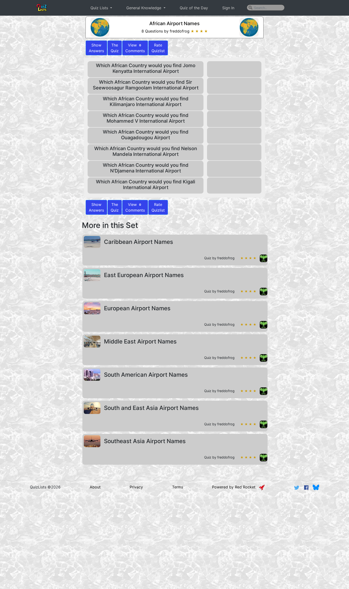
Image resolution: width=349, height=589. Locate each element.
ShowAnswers (96, 48)
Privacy (136, 487)
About (95, 487)
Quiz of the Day (194, 7)
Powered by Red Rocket (235, 487)
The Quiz (115, 48)
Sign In (228, 7)
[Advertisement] (174, 530)
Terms (177, 487)
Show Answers (96, 207)
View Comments (135, 48)
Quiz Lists (99, 7)
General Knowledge (144, 7)
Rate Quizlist (158, 48)
